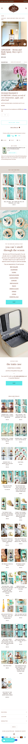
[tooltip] (19, 127)
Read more (2, 105)
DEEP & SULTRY (14, 283)
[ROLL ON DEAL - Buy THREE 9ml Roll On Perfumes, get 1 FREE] (14, 187)
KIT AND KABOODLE (19, 376)
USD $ (13, 726)
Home (2, 15)
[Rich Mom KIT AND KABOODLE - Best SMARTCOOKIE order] (7, 683)
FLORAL (14, 272)
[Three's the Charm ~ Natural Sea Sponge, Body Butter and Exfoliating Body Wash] (21, 504)
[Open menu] (3, 8)
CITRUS (14, 294)
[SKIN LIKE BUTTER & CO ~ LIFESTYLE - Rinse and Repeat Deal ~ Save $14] (21, 530)
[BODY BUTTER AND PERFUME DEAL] (7, 477)
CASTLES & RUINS (14, 275)
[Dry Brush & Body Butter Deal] (21, 555)
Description (4, 62)
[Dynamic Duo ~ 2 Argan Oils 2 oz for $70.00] (7, 453)
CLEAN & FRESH (14, 278)
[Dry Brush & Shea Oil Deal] (7, 555)
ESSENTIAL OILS (14, 297)
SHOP (14, 302)
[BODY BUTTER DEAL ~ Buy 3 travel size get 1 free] (21, 630)
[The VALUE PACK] (7, 657)
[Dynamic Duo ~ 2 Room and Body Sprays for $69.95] (7, 430)
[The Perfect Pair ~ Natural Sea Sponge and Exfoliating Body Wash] (7, 504)
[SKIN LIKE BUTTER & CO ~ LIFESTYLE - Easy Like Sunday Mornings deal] (7, 530)
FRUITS (14, 286)
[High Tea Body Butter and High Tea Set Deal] (21, 605)
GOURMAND (14, 269)
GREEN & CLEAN (14, 288)
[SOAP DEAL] (21, 453)
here (15, 159)
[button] (14, 127)
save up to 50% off (16, 62)
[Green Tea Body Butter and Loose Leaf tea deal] (21, 577)
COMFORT (14, 280)
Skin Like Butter (7, 731)
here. (24, 256)
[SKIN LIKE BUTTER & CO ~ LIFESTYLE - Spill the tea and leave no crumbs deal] (7, 605)
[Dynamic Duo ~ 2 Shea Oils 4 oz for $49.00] (21, 430)
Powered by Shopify (20, 731)
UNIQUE (14, 291)
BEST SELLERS (14, 267)
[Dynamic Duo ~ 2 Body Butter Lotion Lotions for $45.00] (7, 406)
